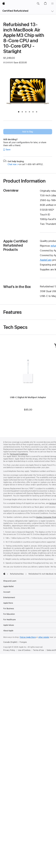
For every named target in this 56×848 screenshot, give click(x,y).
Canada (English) (10, 642)
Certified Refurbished (15, 10)
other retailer (43, 637)
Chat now (13, 164)
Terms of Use (38, 650)
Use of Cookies (24, 650)
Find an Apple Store (28, 637)
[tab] (18, 111)
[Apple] (4, 573)
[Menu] (52, 3)
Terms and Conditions (19, 454)
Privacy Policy (9, 650)
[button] (38, 3)
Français (23, 642)
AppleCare (46, 259)
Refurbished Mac (17, 574)
